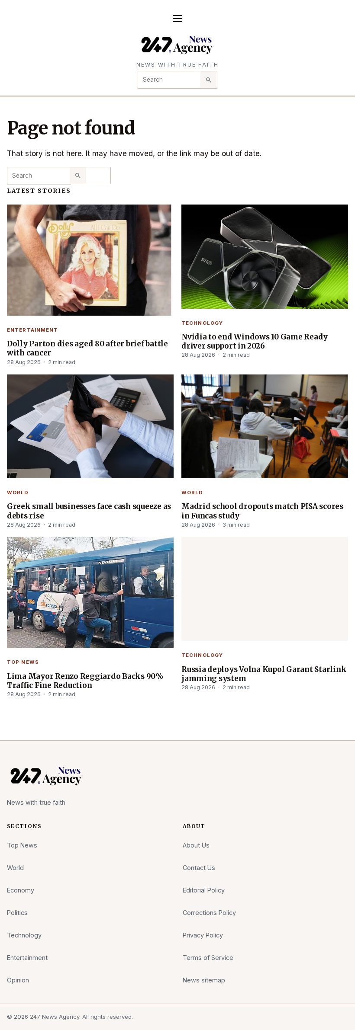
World (18, 492)
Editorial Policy (204, 890)
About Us (196, 845)
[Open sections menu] (177, 18)
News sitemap (204, 980)
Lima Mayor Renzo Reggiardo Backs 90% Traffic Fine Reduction (85, 681)
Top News (23, 662)
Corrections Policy (209, 912)
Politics (17, 912)
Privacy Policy (203, 935)
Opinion (18, 980)
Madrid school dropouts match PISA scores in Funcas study (262, 511)
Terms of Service (208, 957)
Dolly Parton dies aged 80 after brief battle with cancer (87, 348)
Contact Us (199, 867)
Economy (20, 890)
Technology (202, 323)
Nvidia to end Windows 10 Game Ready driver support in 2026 (254, 341)
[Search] (208, 79)
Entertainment (32, 330)
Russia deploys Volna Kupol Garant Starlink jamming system (263, 674)
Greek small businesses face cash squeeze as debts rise (89, 511)
